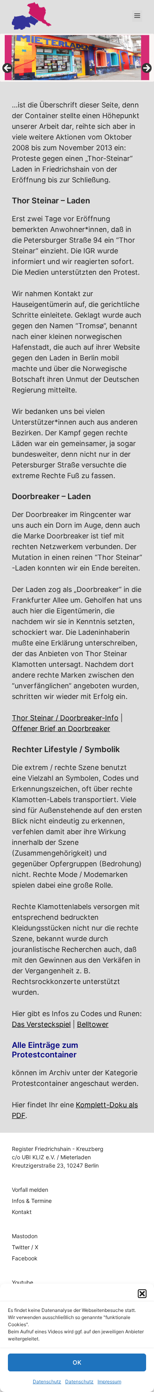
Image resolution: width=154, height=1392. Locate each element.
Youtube (22, 1282)
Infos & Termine (32, 1200)
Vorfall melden (30, 1189)
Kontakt (22, 1211)
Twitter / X (25, 1247)
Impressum (109, 1381)
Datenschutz (47, 1381)
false (8, 69)
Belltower (93, 1024)
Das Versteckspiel (41, 1024)
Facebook (25, 1258)
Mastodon (25, 1236)
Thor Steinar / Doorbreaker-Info (65, 718)
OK (77, 1362)
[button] (142, 1294)
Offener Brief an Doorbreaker (61, 728)
